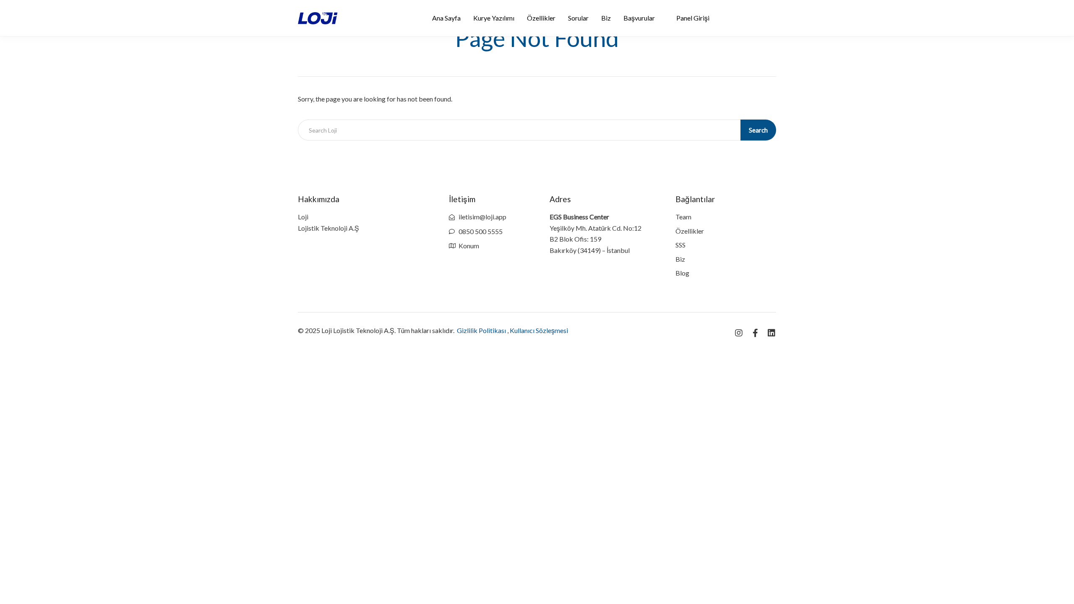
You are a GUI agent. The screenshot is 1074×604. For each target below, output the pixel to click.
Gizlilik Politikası (481, 330)
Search (758, 130)
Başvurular (639, 18)
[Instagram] (739, 333)
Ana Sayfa (446, 18)
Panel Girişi (692, 18)
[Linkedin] (771, 333)
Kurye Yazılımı (493, 18)
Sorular (578, 18)
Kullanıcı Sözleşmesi (539, 330)
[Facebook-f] (755, 333)
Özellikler (541, 18)
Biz (606, 18)
